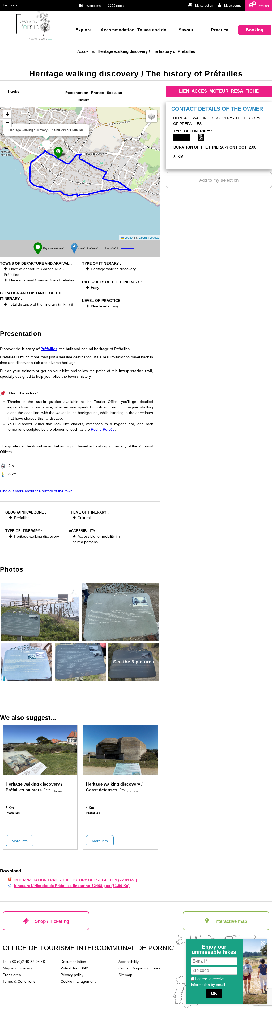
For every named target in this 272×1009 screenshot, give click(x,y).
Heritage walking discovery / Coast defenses (114, 787)
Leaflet (128, 237)
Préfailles (49, 349)
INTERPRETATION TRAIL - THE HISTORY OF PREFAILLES (75, 880)
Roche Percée (103, 429)
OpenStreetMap (149, 237)
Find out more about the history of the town (36, 491)
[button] (258, 5)
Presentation (76, 92)
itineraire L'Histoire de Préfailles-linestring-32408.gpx (72, 886)
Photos (97, 92)
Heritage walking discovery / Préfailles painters (34, 787)
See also (114, 92)
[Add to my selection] (69, 782)
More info (20, 841)
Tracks (13, 91)
